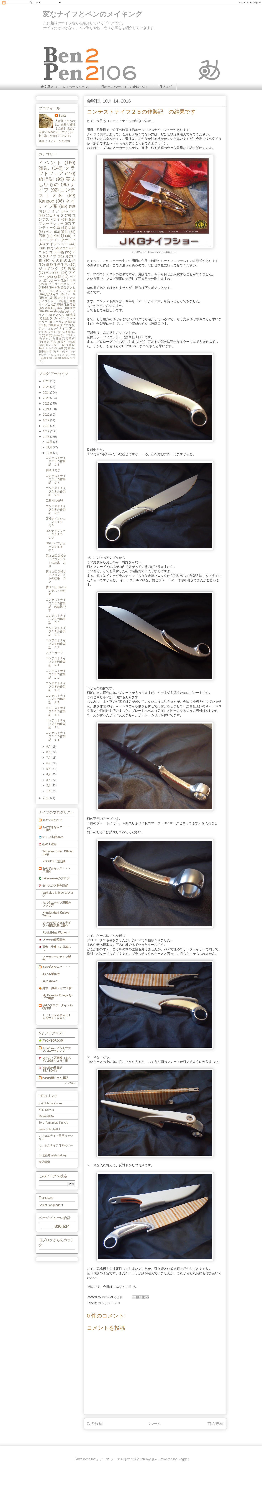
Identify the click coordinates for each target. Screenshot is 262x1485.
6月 (49, 763)
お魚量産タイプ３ (59, 325)
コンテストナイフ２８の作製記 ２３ (56, 631)
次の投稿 (95, 1423)
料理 (57, 287)
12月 (49, 441)
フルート (54, 280)
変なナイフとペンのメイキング (89, 14)
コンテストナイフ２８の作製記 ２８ (56, 461)
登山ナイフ (55, 215)
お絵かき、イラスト (64, 335)
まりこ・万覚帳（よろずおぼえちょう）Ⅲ (56, 1059)
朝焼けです (53, 470)
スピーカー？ (54, 652)
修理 (57, 277)
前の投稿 (215, 1423)
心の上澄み (49, 844)
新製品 (65, 358)
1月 (49, 791)
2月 (49, 785)
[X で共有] (141, 1297)
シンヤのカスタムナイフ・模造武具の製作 (56, 924)
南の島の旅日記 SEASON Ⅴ (52, 1069)
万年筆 (42, 341)
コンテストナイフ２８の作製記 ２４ (56, 619)
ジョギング (49, 268)
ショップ (59, 354)
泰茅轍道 (44, 1161)
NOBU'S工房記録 (53, 861)
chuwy (146, 1459)
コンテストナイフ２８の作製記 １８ (56, 699)
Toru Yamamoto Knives (53, 1122)
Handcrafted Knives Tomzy (55, 914)
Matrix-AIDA (46, 1116)
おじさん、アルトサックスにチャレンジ (56, 1049)
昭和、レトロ (46, 348)
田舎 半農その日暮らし (56, 948)
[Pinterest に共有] (147, 1297)
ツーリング (60, 321)
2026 (46, 381)
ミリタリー (55, 344)
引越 (68, 344)
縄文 (72, 308)
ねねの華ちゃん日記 (55, 1077)
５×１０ (70, 294)
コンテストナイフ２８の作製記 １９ (56, 686)
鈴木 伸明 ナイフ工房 (57, 988)
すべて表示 (70, 1083)
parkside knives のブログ (57, 894)
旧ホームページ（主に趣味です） (125, 87)
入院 (55, 358)
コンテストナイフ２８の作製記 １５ (56, 736)
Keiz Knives (46, 1109)
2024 (46, 392)
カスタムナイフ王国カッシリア (56, 904)
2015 (46, 798)
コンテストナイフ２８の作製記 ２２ (56, 644)
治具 (60, 348)
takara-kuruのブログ (55, 878)
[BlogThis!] (137, 1297)
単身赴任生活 (57, 264)
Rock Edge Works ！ (56, 932)
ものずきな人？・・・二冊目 (56, 870)
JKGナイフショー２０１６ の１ (56, 547)
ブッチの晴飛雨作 (53, 939)
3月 (49, 779)
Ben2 (62, 115)
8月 (49, 752)
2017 (46, 431)
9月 (49, 746)
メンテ (60, 290)
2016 (46, 436)
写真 (53, 341)
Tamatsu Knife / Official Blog (57, 853)
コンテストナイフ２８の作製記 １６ (56, 724)
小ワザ (71, 280)
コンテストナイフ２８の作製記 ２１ (56, 662)
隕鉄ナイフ (51, 294)
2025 (46, 386)
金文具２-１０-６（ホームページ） (66, 87)
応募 (63, 341)
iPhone (48, 311)
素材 (60, 308)
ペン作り (53, 273)
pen (72, 211)
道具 (64, 232)
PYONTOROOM (52, 1040)
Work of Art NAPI (49, 1129)
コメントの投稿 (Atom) (159, 1435)
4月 (49, 774)
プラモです (54, 331)
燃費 (47, 308)
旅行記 (46, 179)
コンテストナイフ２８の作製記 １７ (56, 711)
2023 (46, 398)
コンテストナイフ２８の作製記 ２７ (56, 479)
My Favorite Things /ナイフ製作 (57, 997)
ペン (49, 232)
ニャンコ (46, 252)
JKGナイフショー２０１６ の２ (56, 534)
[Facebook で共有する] (144, 1297)
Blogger (183, 1459)
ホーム (155, 1423)
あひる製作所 (51, 973)
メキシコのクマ (52, 819)
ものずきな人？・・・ (56, 966)
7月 (49, 757)
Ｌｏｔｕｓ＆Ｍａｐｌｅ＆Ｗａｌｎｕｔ (56, 1017)
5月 (49, 768)
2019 (46, 420)
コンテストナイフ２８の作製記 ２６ (56, 491)
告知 (71, 268)
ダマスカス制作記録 (55, 885)
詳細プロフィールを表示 (54, 140)
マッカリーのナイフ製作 (56, 958)
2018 (46, 425)
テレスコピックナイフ (53, 328)
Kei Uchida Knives (50, 1103)
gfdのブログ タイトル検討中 (57, 1007)
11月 (49, 447)
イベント (50, 162)
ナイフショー (57, 244)
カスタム (59, 314)
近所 (71, 227)
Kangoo (46, 200)
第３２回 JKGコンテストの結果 (56, 591)
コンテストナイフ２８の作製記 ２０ (56, 674)
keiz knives (49, 981)
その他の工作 (63, 260)
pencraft (61, 248)
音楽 (72, 304)
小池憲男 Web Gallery (52, 1155)
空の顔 (59, 236)
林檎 (58, 338)
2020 (46, 414)
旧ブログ (165, 87)
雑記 (44, 167)
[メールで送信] (134, 1297)
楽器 (60, 304)
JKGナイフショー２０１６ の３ (56, 522)
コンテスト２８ (109, 1303)
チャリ (47, 338)
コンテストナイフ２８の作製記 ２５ (56, 509)
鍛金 (46, 318)
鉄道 (72, 314)
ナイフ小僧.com (52, 837)
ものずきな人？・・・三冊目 (56, 828)
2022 (46, 403)
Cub (42, 248)
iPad (59, 351)
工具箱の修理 (54, 500)
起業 (68, 338)
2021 (46, 409)
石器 (42, 236)
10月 (49, 452)
